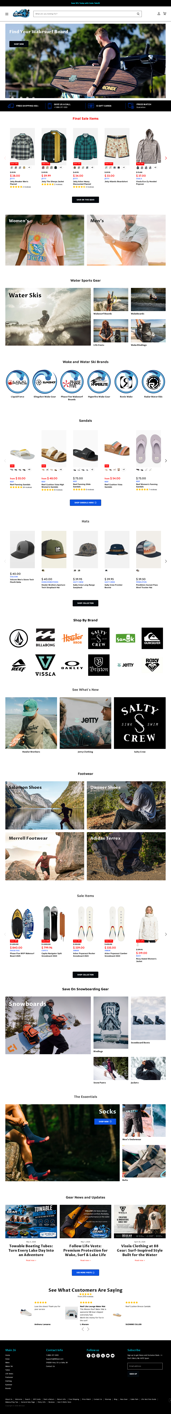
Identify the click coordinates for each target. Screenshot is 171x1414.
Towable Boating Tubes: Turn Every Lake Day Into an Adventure (31, 1250)
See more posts (84, 1272)
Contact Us (50, 1366)
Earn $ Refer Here (64, 1402)
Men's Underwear (131, 1139)
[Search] (138, 14)
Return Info (61, 1399)
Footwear (9, 1377)
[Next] (166, 158)
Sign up (133, 1374)
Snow (7, 1359)
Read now (30, 1260)
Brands (8, 1388)
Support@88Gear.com (54, 1359)
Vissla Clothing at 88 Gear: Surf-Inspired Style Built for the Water (140, 1250)
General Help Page (28, 1402)
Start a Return (49, 1399)
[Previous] (5, 158)
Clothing (8, 1381)
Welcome (18, 1399)
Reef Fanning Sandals (20, 484)
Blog (115, 1399)
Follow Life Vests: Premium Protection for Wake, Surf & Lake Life (85, 1250)
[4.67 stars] (85, 1294)
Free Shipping (74, 1399)
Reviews (51, 1402)
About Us (8, 1399)
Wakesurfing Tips (11, 1402)
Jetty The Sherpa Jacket (53, 181)
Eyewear (8, 1384)
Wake (7, 1362)
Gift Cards (37, 1399)
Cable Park (134, 1399)
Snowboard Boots (140, 1042)
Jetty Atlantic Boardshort (116, 181)
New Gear (124, 1399)
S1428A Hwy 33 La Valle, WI (57, 1362)
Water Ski (9, 1366)
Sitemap (108, 1399)
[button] (83, 1329)
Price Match (86, 1399)
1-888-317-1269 (52, 1355)
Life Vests (9, 1373)
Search (27, 1399)
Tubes (7, 1370)
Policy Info (42, 1402)
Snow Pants (100, 1082)
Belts (125, 1180)
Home (7, 1355)
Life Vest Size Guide (148, 1399)
